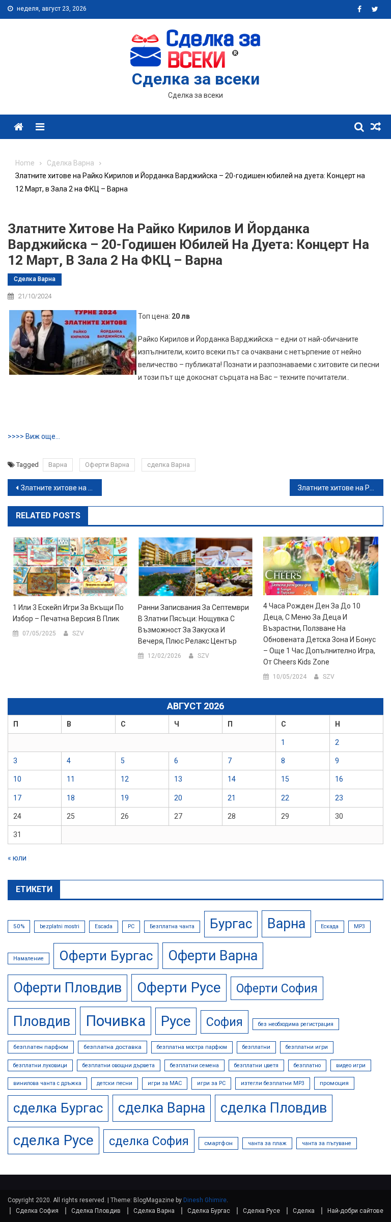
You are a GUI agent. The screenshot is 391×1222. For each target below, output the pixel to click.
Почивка (116, 1021)
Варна (57, 464)
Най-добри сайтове (355, 1210)
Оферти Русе (179, 987)
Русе (176, 1021)
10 (17, 779)
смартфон (218, 1143)
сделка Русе (53, 1140)
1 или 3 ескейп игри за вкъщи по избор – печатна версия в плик (68, 613)
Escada (104, 926)
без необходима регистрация (295, 1024)
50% (18, 926)
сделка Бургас (58, 1108)
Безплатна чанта (172, 926)
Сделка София (37, 1210)
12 (125, 779)
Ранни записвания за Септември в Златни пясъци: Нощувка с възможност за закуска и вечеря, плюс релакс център (193, 624)
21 (232, 798)
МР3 (359, 926)
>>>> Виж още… (34, 436)
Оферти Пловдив (67, 988)
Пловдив (41, 1021)
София (224, 1022)
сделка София (149, 1141)
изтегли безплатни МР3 (272, 1083)
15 (285, 779)
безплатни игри (307, 1047)
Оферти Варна (107, 464)
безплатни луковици (40, 1065)
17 (17, 798)
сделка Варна (168, 464)
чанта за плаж (267, 1143)
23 (339, 798)
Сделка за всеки (196, 79)
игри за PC (211, 1083)
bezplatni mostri (59, 926)
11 (71, 779)
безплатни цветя (256, 1065)
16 (339, 779)
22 (285, 798)
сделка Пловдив (273, 1108)
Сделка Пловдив (96, 1210)
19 (125, 798)
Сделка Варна (34, 279)
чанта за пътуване (326, 1143)
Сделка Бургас (208, 1210)
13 (178, 779)
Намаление (28, 958)
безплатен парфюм (40, 1046)
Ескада (330, 926)
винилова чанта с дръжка (47, 1083)
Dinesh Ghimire (205, 1200)
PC (131, 926)
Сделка (304, 1210)
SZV (78, 633)
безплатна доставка (112, 1046)
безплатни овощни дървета (118, 1065)
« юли (17, 858)
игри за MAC (165, 1083)
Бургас (231, 923)
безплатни (256, 1047)
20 (178, 798)
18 (71, 798)
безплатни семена (194, 1065)
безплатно (307, 1065)
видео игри (351, 1065)
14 (232, 779)
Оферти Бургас (106, 955)
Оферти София (277, 988)
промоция (334, 1083)
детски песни (114, 1083)
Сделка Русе (261, 1210)
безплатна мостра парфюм (192, 1047)
